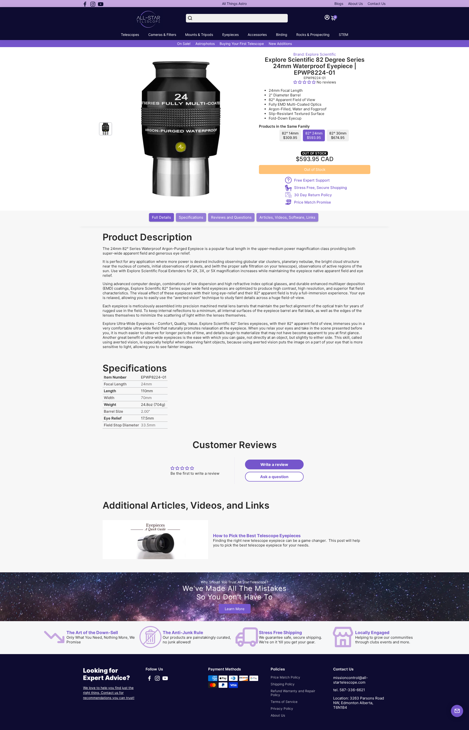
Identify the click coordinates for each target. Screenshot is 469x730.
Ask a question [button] (274, 476)
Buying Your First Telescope (242, 43)
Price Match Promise (312, 202)
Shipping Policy (283, 684)
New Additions (280, 43)
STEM (343, 34)
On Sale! (184, 43)
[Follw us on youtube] (101, 3)
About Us (355, 3)
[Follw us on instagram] (93, 3)
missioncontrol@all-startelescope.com (350, 680)
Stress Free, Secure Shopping (320, 187)
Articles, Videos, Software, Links (287, 217)
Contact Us (376, 3)
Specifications (191, 217)
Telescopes (130, 34)
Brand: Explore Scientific (314, 54)
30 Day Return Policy (313, 195)
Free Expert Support (312, 180)
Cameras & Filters (162, 34)
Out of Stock (314, 169)
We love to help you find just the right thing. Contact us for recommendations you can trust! (108, 693)
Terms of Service (284, 702)
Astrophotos (205, 43)
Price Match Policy (285, 677)
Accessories (257, 34)
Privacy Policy (282, 708)
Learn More (235, 609)
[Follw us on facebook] (85, 3)
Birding (281, 34)
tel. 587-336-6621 (349, 690)
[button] (305, 82)
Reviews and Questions (231, 217)
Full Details (161, 217)
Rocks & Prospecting (313, 34)
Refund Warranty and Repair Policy (293, 693)
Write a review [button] (274, 464)
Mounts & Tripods (199, 34)
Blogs (338, 3)
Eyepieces (230, 34)
